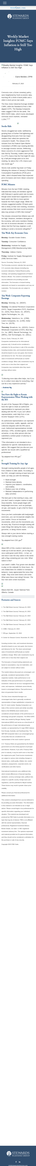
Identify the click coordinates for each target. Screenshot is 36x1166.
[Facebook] (16, 1161)
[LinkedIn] (19, 1161)
